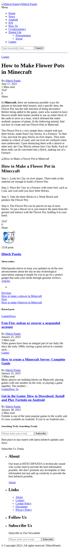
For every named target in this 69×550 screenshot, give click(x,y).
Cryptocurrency (17, 29)
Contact (20, 500)
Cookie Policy (23, 503)
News (11, 16)
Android (13, 19)
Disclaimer (22, 506)
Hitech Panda (13, 80)
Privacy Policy (24, 509)
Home (11, 13)
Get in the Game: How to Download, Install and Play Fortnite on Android (32, 398)
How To (13, 25)
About (12, 482)
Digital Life (14, 32)
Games (12, 41)
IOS (10, 22)
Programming (23, 35)
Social (19, 38)
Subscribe (41, 433)
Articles (5, 280)
